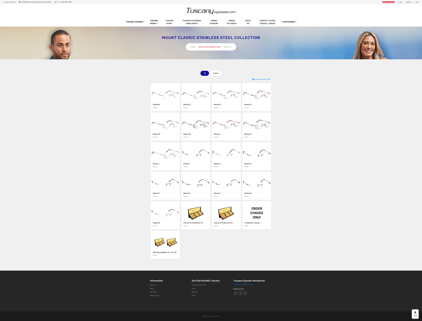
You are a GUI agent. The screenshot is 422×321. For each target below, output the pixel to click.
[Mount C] (226, 183)
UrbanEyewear (214, 22)
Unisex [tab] (215, 73)
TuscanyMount (154, 22)
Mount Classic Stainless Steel (209, 47)
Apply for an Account (199, 285)
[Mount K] (256, 124)
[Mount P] (226, 95)
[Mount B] (256, 183)
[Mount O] (256, 95)
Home (193, 47)
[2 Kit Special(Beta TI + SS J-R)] (165, 243)
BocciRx (248, 22)
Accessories (289, 22)
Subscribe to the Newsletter (243, 284)
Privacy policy (154, 295)
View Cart (227, 47)
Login (400, 2)
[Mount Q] (195, 95)
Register (409, 2)
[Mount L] (226, 124)
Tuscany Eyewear (134, 22)
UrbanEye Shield (232, 22)
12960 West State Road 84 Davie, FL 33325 (36, 2)
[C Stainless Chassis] (256, 213)
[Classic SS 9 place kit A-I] (226, 213)
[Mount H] (226, 154)
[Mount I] (195, 154)
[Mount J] (165, 154)
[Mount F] (165, 183)
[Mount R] (165, 95)
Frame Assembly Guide (262, 79)
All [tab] (205, 73)
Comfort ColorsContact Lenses (267, 22)
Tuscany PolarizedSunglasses (191, 22)
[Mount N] (165, 124)
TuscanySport (169, 22)
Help (417, 2)
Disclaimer (153, 292)
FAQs (152, 288)
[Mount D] (195, 183)
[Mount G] (256, 154)
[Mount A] (165, 213)
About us (153, 285)
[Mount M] (195, 124)
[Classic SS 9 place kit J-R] (195, 213)
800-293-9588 (66, 2)
